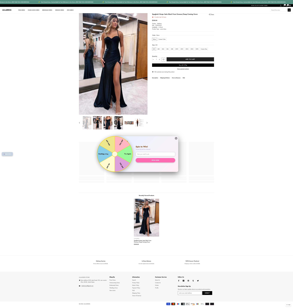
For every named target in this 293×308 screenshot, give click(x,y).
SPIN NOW (155, 160)
